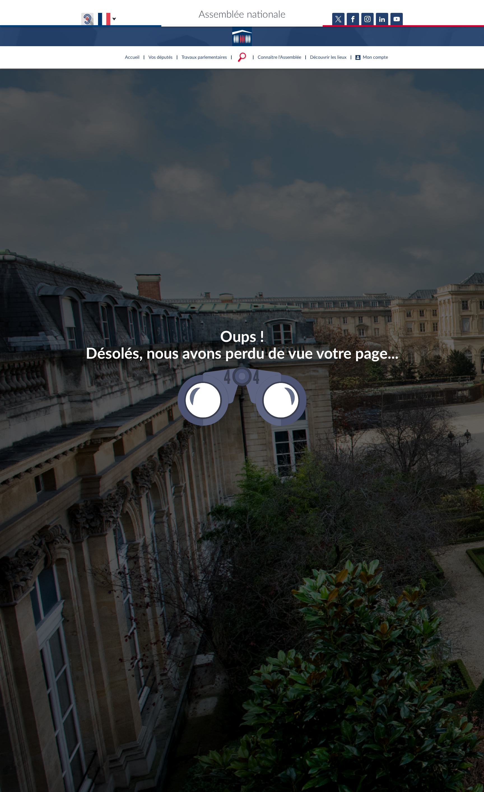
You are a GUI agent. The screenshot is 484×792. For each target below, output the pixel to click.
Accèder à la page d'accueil (242, 34)
